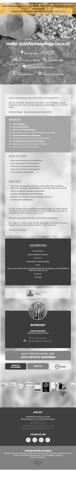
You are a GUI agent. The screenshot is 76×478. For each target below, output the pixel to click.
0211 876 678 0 (39, 421)
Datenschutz (38, 463)
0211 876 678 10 (40, 424)
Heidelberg (50, 455)
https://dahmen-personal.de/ (43, 428)
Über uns (38, 366)
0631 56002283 (44, 225)
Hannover (34, 457)
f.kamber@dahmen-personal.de (31, 213)
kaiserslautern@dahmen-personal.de (40, 426)
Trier (43, 455)
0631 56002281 (41, 338)
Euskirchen (32, 453)
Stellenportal (59, 11)
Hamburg (40, 453)
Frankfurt (16, 455)
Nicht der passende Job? (38, 355)
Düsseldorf (23, 453)
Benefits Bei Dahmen (16, 366)
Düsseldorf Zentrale (11, 453)
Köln (47, 453)
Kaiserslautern (35, 455)
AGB (38, 465)
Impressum (38, 461)
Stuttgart (59, 455)
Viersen (69, 453)
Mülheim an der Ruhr (57, 453)
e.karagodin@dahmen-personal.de (40, 341)
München (42, 457)
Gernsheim (25, 455)
